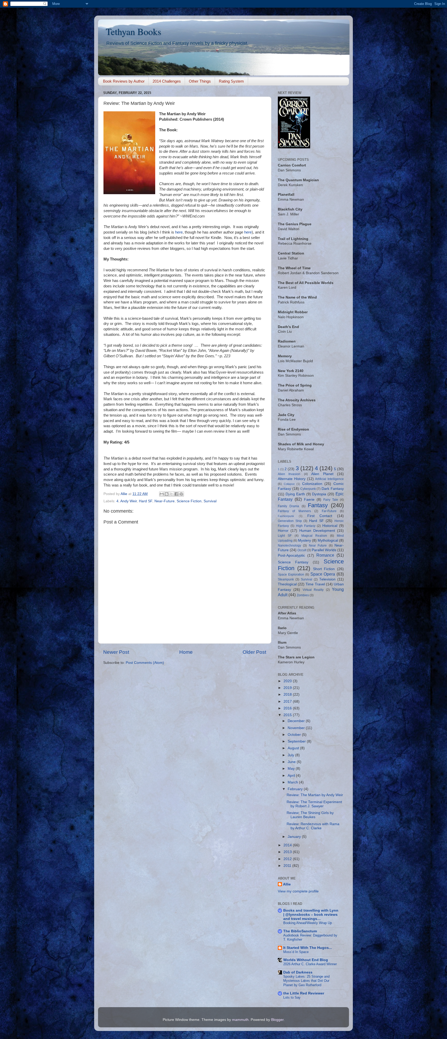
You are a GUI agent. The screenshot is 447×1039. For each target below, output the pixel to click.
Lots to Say (292, 997)
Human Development (317, 531)
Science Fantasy (293, 562)
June (292, 762)
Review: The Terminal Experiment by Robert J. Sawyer (314, 804)
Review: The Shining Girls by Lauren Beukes (310, 815)
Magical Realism (314, 535)
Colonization (312, 484)
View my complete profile (298, 891)
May (292, 769)
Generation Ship (290, 521)
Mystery (304, 540)
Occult (301, 550)
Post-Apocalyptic (291, 555)
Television (327, 579)
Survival (210, 501)
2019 (288, 688)
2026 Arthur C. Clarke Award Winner (310, 964)
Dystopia (319, 494)
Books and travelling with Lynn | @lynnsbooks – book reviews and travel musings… (310, 915)
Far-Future (329, 511)
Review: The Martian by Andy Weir (315, 795)
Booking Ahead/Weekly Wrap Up (307, 923)
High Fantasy (305, 526)
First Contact (319, 516)
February (296, 789)
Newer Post (116, 652)
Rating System (231, 81)
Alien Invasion (289, 474)
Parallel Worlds (324, 550)
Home (186, 652)
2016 (288, 708)
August (294, 748)
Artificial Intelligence (329, 479)
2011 (288, 866)
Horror (283, 531)
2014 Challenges (167, 81)
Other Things (200, 81)
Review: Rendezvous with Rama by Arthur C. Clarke (313, 826)
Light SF (285, 535)
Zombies (303, 595)
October (295, 735)
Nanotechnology (289, 545)
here (179, 232)
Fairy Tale (330, 500)
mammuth (240, 1020)
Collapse (289, 483)
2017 (288, 701)
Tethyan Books (133, 31)
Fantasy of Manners (294, 511)
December (297, 721)
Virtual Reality (313, 590)
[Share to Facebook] (176, 494)
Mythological (328, 540)
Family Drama (288, 506)
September (297, 741)
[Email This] (161, 494)
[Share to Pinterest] (181, 494)
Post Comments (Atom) (145, 663)
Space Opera (322, 574)
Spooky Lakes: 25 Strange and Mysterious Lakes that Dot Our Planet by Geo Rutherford (306, 981)
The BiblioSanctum (300, 931)
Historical (329, 526)
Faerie (309, 500)
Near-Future (164, 501)
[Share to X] (171, 494)
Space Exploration (291, 574)
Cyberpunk (308, 489)
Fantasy (318, 505)
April (292, 776)
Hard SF (145, 501)
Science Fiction (189, 501)
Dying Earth (295, 494)
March (293, 782)
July (291, 755)
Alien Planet (322, 474)
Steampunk (286, 579)
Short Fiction (324, 569)
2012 (288, 859)
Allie (287, 884)
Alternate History (292, 479)
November (297, 728)
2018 (288, 694)
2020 (288, 681)
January (295, 837)
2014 (288, 845)
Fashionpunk (286, 516)
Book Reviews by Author (124, 81)
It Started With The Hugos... (307, 948)
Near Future (318, 545)
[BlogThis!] (166, 494)
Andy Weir (128, 501)
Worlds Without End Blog (305, 960)
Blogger (277, 1020)
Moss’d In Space (296, 952)
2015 (288, 715)
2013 (288, 852)
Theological (287, 584)
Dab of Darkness (297, 972)
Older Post (254, 652)
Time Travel (315, 584)
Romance (325, 555)
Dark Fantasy (333, 489)
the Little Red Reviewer (303, 993)
